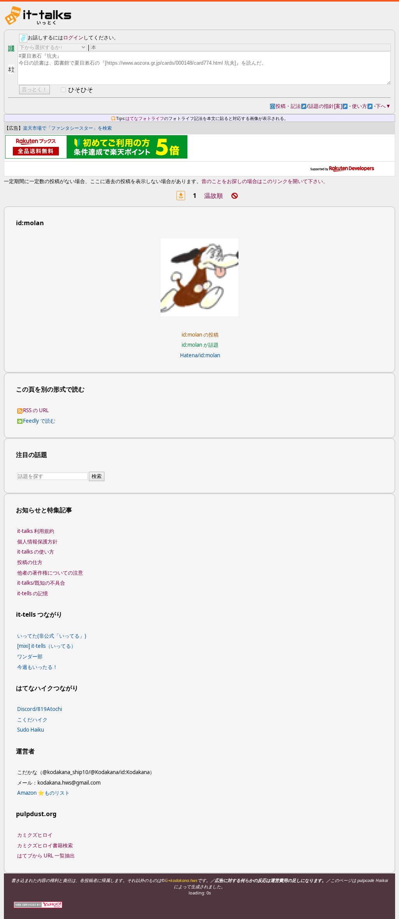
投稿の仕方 (29, 562)
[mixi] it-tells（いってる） (46, 645)
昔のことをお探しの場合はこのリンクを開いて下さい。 (264, 181)
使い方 (362, 105)
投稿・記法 (290, 105)
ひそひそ (80, 89)
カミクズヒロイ (35, 834)
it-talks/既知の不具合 (41, 582)
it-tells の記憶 (32, 593)
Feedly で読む (39, 420)
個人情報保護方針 (37, 541)
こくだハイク (32, 719)
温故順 (213, 195)
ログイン (73, 37)
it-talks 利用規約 (35, 530)
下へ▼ (383, 105)
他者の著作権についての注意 (50, 572)
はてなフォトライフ (144, 118)
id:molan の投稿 (200, 334)
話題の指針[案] (328, 105)
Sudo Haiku (30, 729)
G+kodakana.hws (181, 880)
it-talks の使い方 (35, 551)
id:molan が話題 (200, 344)
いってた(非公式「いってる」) (51, 635)
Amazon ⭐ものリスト (43, 792)
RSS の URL (35, 410)
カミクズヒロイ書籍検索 (45, 845)
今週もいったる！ (37, 666)
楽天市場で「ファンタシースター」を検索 (67, 128)
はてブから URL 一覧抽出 (46, 855)
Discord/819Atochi (39, 709)
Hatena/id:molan (200, 355)
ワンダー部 (29, 656)
